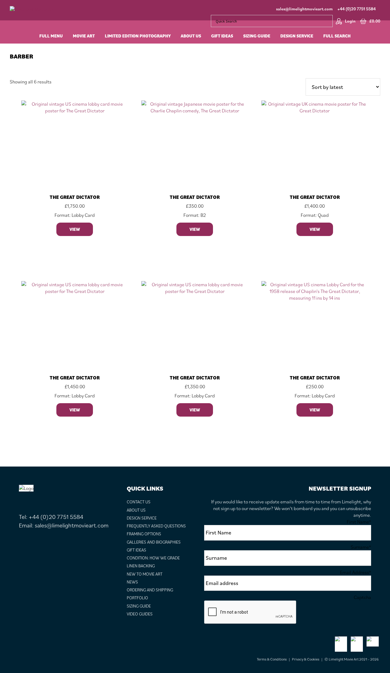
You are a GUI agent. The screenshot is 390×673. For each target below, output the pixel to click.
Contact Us (139, 502)
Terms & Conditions (272, 659)
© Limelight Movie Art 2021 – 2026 (351, 659)
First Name (359, 522)
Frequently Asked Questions (156, 526)
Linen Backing (141, 566)
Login (350, 21)
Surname (361, 547)
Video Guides (140, 614)
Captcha (362, 597)
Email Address (355, 572)
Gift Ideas (136, 550)
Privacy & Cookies (305, 659)
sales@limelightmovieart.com (304, 9)
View (74, 229)
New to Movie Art (144, 574)
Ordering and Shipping (150, 590)
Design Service (142, 518)
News (132, 582)
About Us (136, 510)
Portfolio (137, 598)
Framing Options (144, 534)
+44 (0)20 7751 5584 (356, 9)
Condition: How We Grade (153, 558)
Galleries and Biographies (154, 542)
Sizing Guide (139, 606)
